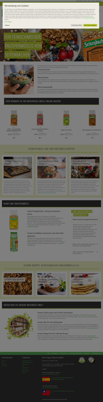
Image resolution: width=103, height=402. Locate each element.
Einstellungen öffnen (77, 25)
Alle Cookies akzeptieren (90, 25)
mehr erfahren (8, 21)
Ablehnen (7, 25)
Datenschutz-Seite (90, 18)
